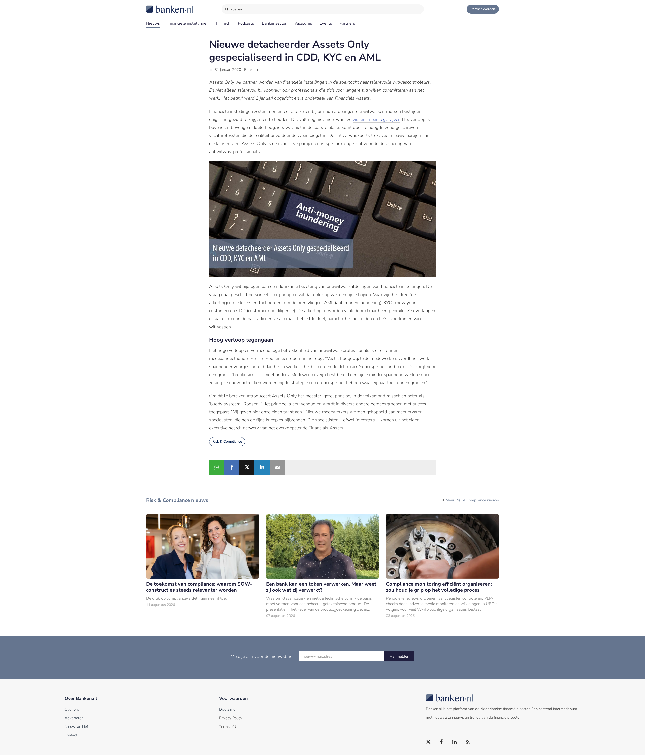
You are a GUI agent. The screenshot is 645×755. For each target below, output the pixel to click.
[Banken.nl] (157, 6)
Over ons (71, 709)
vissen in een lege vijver (376, 119)
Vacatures (303, 23)
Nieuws (153, 23)
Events (326, 23)
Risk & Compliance (227, 441)
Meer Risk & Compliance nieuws (472, 500)
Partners (347, 23)
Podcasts (246, 23)
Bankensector (274, 23)
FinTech (223, 23)
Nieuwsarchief (76, 726)
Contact (70, 735)
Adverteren (73, 718)
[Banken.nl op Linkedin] (455, 742)
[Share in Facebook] (231, 467)
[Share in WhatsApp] (216, 467)
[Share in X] (246, 467)
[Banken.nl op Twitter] (428, 742)
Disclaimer (228, 709)
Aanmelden (399, 656)
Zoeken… (237, 9)
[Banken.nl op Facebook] (441, 742)
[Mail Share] (277, 467)
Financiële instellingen (188, 23)
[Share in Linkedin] (262, 467)
